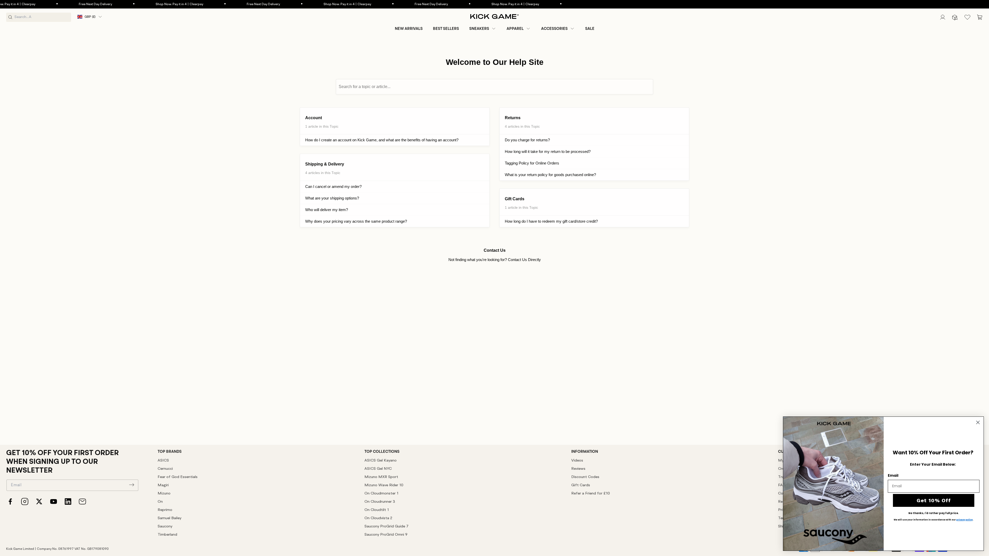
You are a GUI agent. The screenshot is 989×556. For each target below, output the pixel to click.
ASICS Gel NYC (378, 469)
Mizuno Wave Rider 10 (383, 485)
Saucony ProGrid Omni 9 (385, 535)
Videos (577, 461)
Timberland (167, 535)
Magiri (163, 485)
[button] (482, 28)
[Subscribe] (131, 484)
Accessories (554, 28)
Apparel (515, 28)
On (160, 502)
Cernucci (165, 469)
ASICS (163, 461)
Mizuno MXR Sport (381, 477)
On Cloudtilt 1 (376, 510)
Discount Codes (585, 477)
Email (893, 475)
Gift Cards (580, 485)
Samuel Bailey (169, 518)
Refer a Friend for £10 (590, 494)
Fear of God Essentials (178, 477)
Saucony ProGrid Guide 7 (386, 526)
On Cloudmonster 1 (381, 494)
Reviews (578, 469)
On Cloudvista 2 (378, 518)
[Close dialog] (978, 422)
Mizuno (164, 494)
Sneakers (479, 28)
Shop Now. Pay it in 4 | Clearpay (158, 4)
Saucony (165, 526)
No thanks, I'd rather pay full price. (933, 513)
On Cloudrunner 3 (379, 502)
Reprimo (165, 510)
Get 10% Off (934, 500)
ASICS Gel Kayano (380, 461)
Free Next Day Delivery (73, 4)
